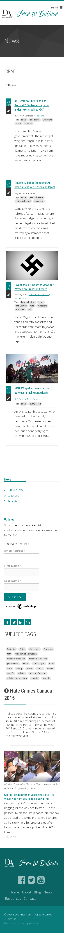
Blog (37, 892)
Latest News (15, 490)
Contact (29, 898)
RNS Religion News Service (27, 399)
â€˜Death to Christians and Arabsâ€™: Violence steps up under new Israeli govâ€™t (31, 105)
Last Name (12, 581)
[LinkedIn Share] (21, 622)
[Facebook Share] (7, 622)
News (7, 479)
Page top (11, 919)
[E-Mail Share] (28, 622)
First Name (12, 566)
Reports (12, 501)
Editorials (13, 495)
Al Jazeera (39, 115)
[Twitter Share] (14, 622)
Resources (13, 898)
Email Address (14, 551)
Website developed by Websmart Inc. (24, 923)
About (26, 892)
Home (14, 892)
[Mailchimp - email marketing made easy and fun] (21, 606)
